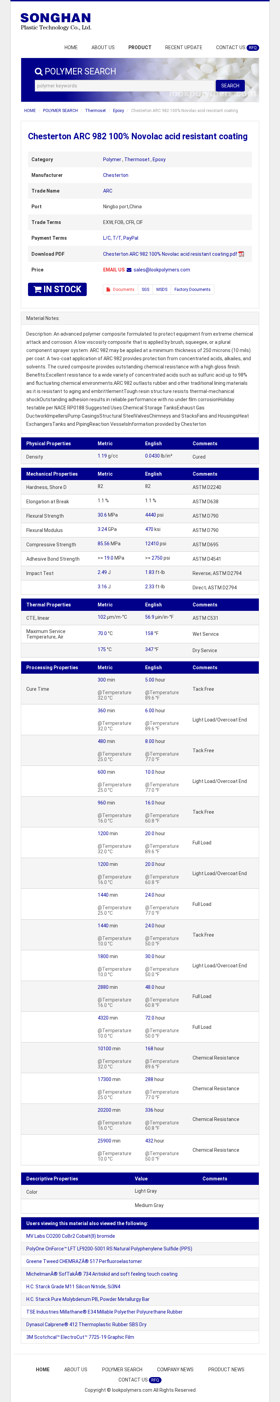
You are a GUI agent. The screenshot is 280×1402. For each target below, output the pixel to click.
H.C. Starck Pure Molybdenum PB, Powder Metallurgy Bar (88, 1299)
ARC (107, 191)
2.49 (102, 572)
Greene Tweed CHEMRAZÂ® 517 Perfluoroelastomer (84, 1261)
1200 (103, 833)
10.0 (149, 772)
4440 (150, 515)
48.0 (149, 987)
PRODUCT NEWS (226, 1369)
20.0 (149, 833)
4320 (103, 1018)
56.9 (149, 617)
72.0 (149, 1018)
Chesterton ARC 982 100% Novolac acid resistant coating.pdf (170, 254)
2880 (103, 987)
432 (149, 1141)
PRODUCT (140, 47)
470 (149, 529)
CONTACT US (236, 47)
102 (102, 617)
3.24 (102, 529)
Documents (122, 289)
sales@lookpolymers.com (162, 269)
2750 (157, 558)
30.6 (102, 515)
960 (102, 802)
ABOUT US (103, 47)
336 (149, 1110)
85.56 (104, 543)
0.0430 (152, 456)
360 (102, 710)
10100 (104, 1048)
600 (102, 772)
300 (102, 680)
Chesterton (115, 175)
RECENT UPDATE (183, 47)
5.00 (149, 680)
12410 (152, 543)
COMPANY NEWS (175, 1369)
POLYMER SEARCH (60, 110)
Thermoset (95, 110)
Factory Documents (192, 289)
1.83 (149, 572)
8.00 (149, 741)
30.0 (149, 956)
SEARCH (230, 85)
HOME (71, 47)
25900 (104, 1141)
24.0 (149, 895)
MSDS (161, 289)
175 (102, 649)
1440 (103, 895)
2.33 (149, 586)
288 (149, 1079)
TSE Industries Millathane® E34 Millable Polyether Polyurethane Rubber (104, 1312)
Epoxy (118, 110)
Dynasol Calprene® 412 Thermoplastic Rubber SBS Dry (86, 1324)
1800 (103, 956)
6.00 (149, 710)
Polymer (112, 159)
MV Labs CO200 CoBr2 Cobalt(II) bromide (70, 1236)
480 (102, 741)
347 (149, 649)
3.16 (102, 586)
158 (149, 633)
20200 (104, 1110)
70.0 (102, 633)
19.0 (108, 558)
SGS (145, 289)
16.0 (149, 802)
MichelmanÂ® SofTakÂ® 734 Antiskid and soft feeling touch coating (102, 1274)
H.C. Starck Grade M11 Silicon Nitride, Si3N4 (73, 1286)
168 (149, 1048)
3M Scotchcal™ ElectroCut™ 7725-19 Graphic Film (80, 1337)
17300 (104, 1079)
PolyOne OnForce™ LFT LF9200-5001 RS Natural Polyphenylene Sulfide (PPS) (109, 1248)
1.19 (102, 456)
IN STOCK (61, 289)
